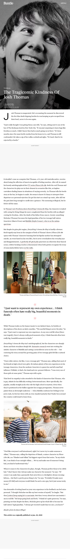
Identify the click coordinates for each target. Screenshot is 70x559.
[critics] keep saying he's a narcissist (20, 495)
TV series (37, 185)
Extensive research (39, 346)
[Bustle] (8, 3)
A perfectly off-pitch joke (29, 242)
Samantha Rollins (9, 104)
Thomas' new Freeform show (27, 209)
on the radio (28, 248)
